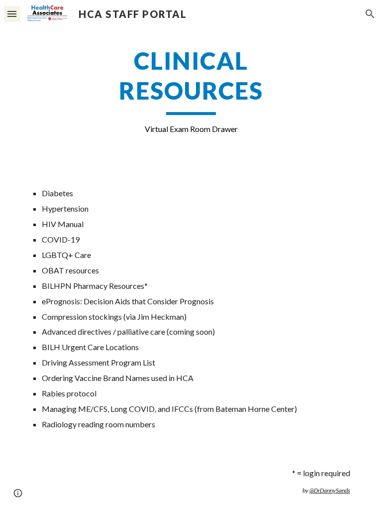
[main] (191, 90)
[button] (12, 13)
